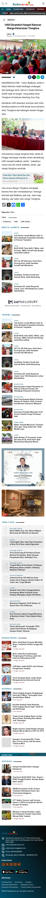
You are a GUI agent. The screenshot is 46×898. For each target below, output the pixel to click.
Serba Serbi (18, 422)
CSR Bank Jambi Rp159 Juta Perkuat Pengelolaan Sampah (28, 667)
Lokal (8, 9)
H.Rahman (7, 221)
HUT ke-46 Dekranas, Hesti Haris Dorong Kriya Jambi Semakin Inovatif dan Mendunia (28, 263)
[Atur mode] (6, 4)
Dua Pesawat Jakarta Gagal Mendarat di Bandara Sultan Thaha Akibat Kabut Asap (26, 616)
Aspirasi (40, 9)
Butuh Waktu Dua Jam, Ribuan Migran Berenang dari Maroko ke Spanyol (25, 532)
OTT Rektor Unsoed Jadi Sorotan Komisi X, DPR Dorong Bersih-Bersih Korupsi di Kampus (27, 802)
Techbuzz (30, 9)
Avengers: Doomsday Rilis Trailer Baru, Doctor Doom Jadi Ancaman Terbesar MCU (27, 741)
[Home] (2, 9)
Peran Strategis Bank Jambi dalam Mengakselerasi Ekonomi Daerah (27, 679)
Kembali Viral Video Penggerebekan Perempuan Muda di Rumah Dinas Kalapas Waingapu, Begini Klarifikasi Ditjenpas (25, 592)
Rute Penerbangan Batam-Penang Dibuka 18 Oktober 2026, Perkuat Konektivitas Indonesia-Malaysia (28, 401)
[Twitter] (34, 77)
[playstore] (21, 873)
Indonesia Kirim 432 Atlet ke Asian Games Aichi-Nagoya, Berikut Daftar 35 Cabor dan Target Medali (26, 580)
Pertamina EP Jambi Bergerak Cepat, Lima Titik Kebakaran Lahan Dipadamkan (28, 288)
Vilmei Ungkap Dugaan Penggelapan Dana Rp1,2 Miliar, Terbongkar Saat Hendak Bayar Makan (28, 695)
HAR (16, 221)
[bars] (42, 4)
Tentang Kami (7, 882)
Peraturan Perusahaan (10, 887)
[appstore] (8, 873)
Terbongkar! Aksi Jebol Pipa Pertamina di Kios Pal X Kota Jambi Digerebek (26, 543)
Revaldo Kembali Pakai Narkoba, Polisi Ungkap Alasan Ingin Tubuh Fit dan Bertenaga (28, 707)
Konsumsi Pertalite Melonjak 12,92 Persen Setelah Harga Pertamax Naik (28, 414)
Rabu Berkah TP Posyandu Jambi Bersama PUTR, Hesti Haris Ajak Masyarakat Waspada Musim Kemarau (28, 439)
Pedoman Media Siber (10, 885)
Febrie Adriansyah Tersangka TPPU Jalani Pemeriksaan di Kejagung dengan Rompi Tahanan (24, 628)
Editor (9, 34)
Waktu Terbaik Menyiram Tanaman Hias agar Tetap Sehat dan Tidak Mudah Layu (28, 427)
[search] (3, 3)
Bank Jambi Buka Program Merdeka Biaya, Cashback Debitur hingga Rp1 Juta (28, 644)
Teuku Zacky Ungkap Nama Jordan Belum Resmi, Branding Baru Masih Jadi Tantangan (27, 718)
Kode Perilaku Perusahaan (31, 887)
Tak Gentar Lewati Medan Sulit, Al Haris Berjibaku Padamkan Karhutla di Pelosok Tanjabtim (29, 237)
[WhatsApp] (38, 77)
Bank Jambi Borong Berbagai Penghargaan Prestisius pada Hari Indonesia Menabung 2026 (27, 656)
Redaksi (28, 882)
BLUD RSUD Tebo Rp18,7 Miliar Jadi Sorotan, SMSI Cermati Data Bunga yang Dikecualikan (29, 250)
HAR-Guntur (25, 221)
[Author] (3, 35)
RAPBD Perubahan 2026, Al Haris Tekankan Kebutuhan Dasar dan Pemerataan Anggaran (26, 791)
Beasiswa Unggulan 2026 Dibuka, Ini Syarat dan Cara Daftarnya (25, 604)
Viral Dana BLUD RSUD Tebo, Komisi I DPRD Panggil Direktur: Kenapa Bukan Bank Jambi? (28, 779)
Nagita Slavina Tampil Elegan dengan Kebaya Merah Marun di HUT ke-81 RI (28, 730)
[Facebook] (30, 77)
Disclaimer (19, 882)
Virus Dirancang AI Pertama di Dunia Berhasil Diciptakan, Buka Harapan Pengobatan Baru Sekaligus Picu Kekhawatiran (25, 555)
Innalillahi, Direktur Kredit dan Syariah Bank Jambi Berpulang (27, 276)
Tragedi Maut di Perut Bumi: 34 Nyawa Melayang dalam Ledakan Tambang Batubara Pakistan (26, 567)
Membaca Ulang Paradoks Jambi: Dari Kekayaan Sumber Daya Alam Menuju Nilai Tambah (27, 814)
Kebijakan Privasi (27, 885)
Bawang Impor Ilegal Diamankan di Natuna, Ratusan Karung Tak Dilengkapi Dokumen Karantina (28, 389)
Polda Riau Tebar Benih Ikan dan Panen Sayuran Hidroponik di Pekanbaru (16, 177)
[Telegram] (42, 77)
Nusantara (18, 9)
